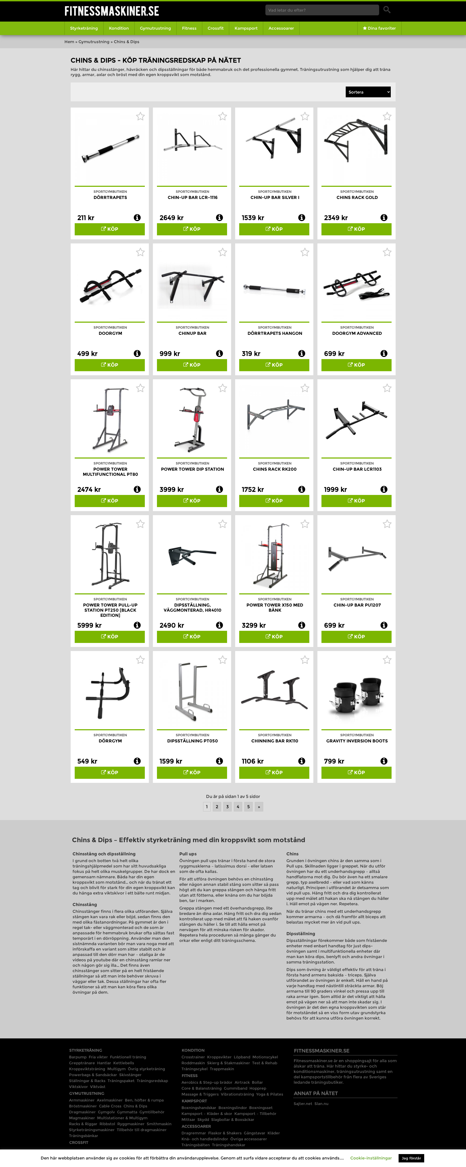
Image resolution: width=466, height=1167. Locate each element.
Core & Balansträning (201, 1088)
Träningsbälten (195, 1144)
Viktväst (97, 1086)
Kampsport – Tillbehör (255, 1113)
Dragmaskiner (82, 1112)
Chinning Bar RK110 (274, 740)
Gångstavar (254, 1133)
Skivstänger (130, 1074)
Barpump (78, 1057)
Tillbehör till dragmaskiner (142, 1129)
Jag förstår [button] (411, 1158)
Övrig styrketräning (146, 1068)
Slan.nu (321, 1103)
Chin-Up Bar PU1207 (357, 605)
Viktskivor (78, 1086)
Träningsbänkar (83, 1135)
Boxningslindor (232, 1107)
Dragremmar (193, 1133)
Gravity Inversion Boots (357, 740)
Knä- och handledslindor (204, 1139)
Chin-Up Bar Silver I (275, 197)
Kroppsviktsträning (87, 1068)
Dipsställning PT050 (192, 740)
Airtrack (242, 1082)
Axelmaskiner (110, 1100)
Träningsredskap (152, 1080)
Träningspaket (121, 1080)
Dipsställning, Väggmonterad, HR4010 (192, 608)
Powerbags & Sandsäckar (93, 1074)
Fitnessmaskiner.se (111, 11)
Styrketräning (84, 28)
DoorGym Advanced (357, 333)
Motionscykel (265, 1057)
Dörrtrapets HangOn (275, 333)
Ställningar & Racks (87, 1080)
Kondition (119, 28)
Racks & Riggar (83, 1123)
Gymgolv (106, 1112)
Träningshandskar (228, 1144)
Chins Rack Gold (357, 197)
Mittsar (188, 1119)
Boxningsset (261, 1107)
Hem (69, 41)
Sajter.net (303, 1103)
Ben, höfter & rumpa (144, 1100)
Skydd (203, 1119)
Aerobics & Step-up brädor (206, 1082)
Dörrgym (110, 740)
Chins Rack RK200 (275, 469)
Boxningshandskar (198, 1107)
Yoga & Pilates (269, 1094)
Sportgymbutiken (110, 192)
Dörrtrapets (110, 197)
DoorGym (110, 333)
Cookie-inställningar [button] (371, 1158)
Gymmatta (127, 1112)
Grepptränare (82, 1063)
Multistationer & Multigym (122, 1118)
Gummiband (235, 1088)
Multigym (116, 1068)
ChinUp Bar (193, 333)
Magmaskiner (82, 1118)
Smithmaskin (159, 1123)
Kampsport (246, 28)
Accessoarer (281, 28)
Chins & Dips (135, 1106)
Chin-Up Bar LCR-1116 (193, 197)
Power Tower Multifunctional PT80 (110, 472)
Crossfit (216, 28)
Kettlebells (123, 1063)
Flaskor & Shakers (225, 1133)
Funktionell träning (128, 1057)
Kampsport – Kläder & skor (206, 1113)
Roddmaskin (193, 1063)
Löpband (242, 1057)
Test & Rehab (264, 1063)
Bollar (257, 1082)
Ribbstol (107, 1123)
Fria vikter (98, 1057)
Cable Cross (110, 1106)
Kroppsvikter (219, 1057)
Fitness (189, 28)
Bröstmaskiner (83, 1106)
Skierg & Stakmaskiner (228, 1063)
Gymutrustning (155, 28)
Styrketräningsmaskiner (92, 1129)
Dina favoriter (381, 28)
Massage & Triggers (200, 1094)
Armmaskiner (82, 1100)
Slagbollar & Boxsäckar (232, 1119)
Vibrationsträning (237, 1094)
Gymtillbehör (152, 1112)
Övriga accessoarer (248, 1139)
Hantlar (104, 1063)
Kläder (274, 1133)
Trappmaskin (222, 1068)
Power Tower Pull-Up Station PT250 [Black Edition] (110, 610)
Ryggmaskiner (131, 1123)
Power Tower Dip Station (192, 469)
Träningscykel (194, 1068)
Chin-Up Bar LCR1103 (357, 469)
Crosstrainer (193, 1057)
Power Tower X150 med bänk (274, 608)
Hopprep (257, 1088)
